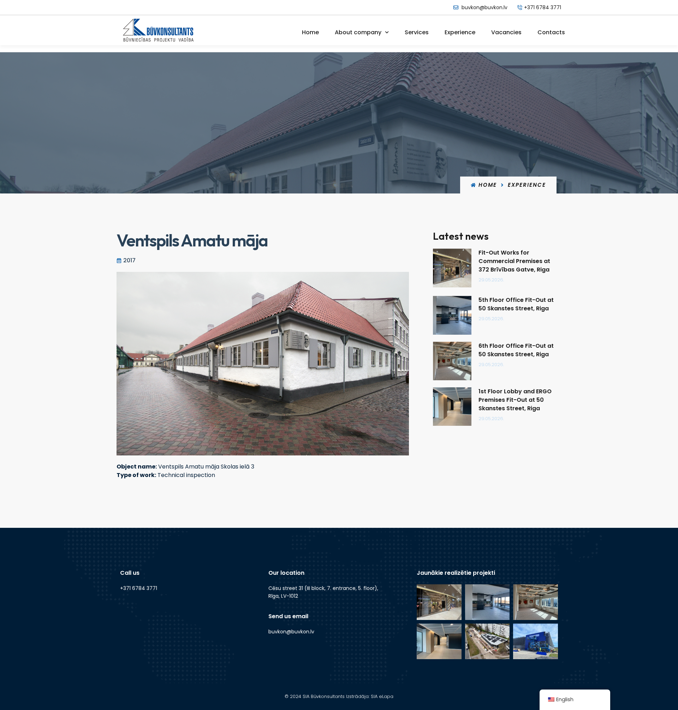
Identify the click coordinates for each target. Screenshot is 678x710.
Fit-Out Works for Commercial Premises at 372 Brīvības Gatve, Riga (514, 261)
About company (358, 32)
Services (417, 32)
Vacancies (506, 32)
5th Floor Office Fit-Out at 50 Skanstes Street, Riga (516, 304)
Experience (460, 32)
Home (310, 32)
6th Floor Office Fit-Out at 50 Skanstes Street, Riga (516, 350)
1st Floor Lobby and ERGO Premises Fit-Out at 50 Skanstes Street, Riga (515, 399)
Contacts (551, 32)
